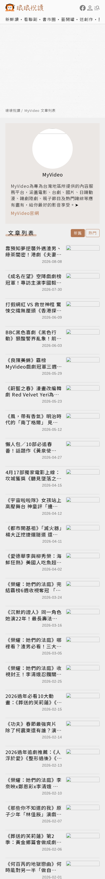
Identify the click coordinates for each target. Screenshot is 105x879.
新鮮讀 (12, 19)
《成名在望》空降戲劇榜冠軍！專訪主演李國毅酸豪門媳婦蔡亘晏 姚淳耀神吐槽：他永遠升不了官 (33, 285)
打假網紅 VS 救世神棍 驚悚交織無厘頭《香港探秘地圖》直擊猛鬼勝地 (33, 310)
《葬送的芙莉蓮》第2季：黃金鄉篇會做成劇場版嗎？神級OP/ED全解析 (33, 845)
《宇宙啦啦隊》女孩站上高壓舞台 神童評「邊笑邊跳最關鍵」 (33, 506)
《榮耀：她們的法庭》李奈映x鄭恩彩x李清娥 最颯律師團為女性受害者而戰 (33, 789)
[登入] (90, 8)
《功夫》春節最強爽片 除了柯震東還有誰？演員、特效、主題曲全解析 (33, 730)
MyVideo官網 (25, 213)
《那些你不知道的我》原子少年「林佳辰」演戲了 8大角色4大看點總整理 (33, 814)
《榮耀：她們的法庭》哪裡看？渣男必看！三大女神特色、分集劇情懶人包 (33, 646)
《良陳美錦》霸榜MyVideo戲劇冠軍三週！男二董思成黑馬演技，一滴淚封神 (33, 369)
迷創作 (86, 19)
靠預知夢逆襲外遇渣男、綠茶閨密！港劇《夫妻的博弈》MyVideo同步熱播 (33, 254)
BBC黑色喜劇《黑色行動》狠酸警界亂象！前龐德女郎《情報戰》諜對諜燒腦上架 (33, 341)
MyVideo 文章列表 (40, 111)
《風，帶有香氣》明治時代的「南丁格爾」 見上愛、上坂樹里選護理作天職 (33, 425)
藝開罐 (68, 19)
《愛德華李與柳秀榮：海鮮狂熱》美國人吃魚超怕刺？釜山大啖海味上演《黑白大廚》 (33, 565)
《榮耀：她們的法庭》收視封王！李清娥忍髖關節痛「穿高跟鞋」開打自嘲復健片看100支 (33, 677)
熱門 (93, 233)
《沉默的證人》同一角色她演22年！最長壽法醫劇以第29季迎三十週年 (33, 618)
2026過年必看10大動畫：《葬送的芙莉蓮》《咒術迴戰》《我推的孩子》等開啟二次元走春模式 (33, 705)
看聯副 (31, 19)
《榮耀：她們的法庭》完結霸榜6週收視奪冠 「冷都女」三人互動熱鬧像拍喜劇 (33, 593)
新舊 (78, 233)
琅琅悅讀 (12, 111)
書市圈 (49, 19)
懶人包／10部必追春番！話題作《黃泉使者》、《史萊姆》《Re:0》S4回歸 (32, 453)
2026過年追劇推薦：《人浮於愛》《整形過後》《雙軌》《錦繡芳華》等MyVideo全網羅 (33, 761)
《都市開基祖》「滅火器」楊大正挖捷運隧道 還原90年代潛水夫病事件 (33, 534)
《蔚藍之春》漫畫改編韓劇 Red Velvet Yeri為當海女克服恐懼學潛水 (33, 394)
